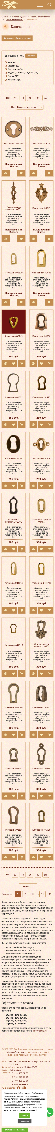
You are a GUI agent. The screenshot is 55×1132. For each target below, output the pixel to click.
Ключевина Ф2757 (41, 707)
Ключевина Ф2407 (14, 768)
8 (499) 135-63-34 (20, 1081)
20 (15, 98)
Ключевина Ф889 (13, 458)
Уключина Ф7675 (41, 143)
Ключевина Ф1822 (14, 397)
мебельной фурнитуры (16, 1052)
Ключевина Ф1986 (41, 829)
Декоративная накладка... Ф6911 (14, 208)
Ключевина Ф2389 (41, 768)
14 (42, 894)
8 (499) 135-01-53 (20, 1073)
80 (38, 98)
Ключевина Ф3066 (14, 707)
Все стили (31, 56)
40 (22, 98)
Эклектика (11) (14, 79)
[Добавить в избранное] (21, 173)
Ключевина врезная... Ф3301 (13, 520)
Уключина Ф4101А (14, 583)
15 (50, 894)
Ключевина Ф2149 (14, 336)
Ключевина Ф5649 (41, 208)
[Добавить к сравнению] (6, 173)
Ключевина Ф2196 (14, 829)
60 (30, 98)
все (45, 98)
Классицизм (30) (15, 69)
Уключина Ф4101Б (14, 645)
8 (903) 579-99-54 (20, 1077)
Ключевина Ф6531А (13, 143)
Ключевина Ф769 (41, 458)
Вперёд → (28, 886)
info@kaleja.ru (40, 1030)
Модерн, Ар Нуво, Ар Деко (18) (22, 72)
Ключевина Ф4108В (41, 272)
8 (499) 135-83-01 (20, 1084)
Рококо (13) (13, 76)
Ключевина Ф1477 (41, 397)
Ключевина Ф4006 (41, 336)
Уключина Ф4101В (41, 583)
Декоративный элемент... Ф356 (41, 645)
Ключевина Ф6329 (14, 272)
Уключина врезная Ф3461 (41, 520)
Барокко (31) (13, 65)
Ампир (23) (12, 62)
